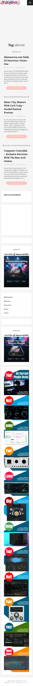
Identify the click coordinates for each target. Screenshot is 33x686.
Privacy (6, 309)
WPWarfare (13, 682)
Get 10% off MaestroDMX (16, 254)
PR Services (7, 301)
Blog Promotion (8, 297)
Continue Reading (16, 88)
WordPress (26, 682)
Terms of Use (7, 305)
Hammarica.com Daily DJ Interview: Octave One (16, 60)
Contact (6, 313)
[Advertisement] (16, 22)
